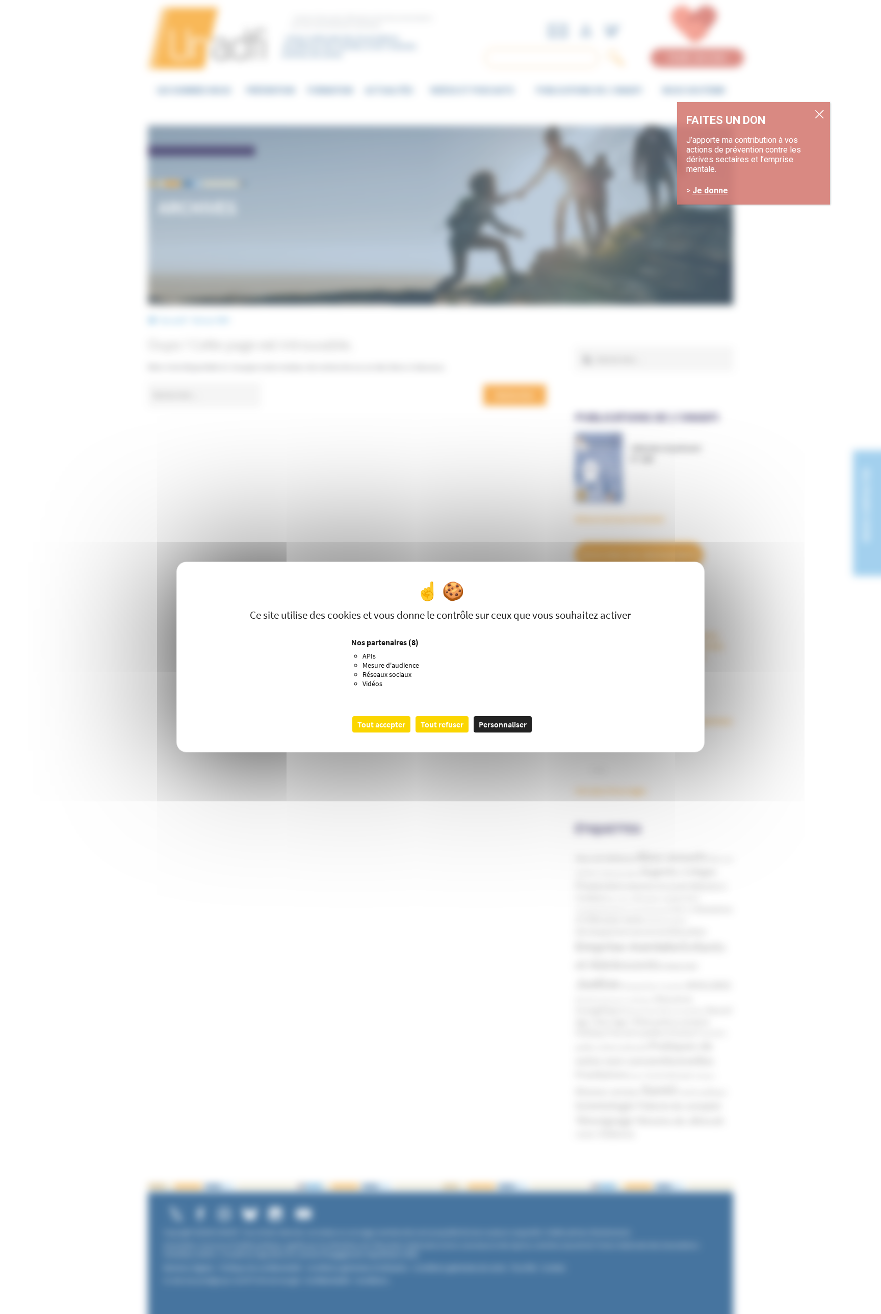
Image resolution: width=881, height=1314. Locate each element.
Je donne (710, 190)
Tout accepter (381, 724)
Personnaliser (503, 724)
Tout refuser (442, 724)
